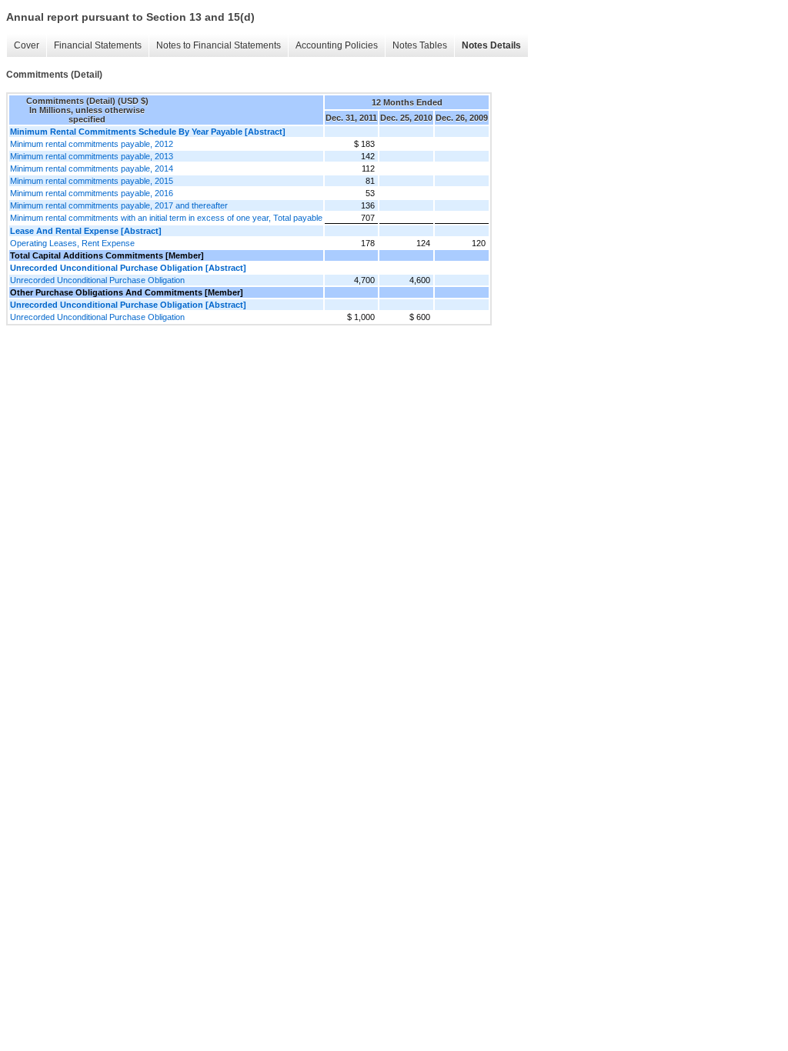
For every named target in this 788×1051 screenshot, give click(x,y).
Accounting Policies (337, 45)
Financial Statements (98, 45)
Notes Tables (419, 45)
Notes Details (491, 45)
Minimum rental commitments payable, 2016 (91, 193)
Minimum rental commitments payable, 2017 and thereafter (119, 205)
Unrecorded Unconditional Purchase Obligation (97, 280)
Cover (26, 45)
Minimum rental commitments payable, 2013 (91, 156)
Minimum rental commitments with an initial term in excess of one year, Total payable (166, 217)
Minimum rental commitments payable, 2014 (91, 168)
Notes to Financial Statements (218, 45)
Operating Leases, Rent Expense (72, 243)
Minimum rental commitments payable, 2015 (91, 180)
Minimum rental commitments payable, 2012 (91, 143)
